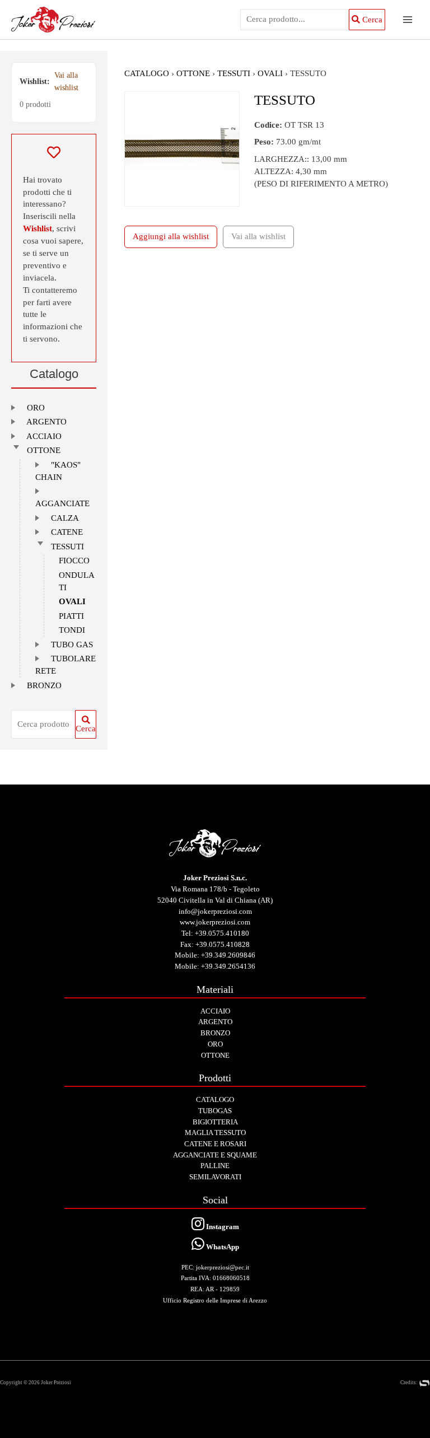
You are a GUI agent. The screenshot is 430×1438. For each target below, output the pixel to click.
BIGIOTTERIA (215, 1122)
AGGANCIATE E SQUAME (215, 1155)
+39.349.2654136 (228, 966)
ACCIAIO (44, 436)
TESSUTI (67, 546)
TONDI (72, 629)
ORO (36, 407)
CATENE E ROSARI (215, 1144)
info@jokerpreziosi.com (215, 911)
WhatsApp (221, 1247)
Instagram (221, 1226)
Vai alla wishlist (66, 81)
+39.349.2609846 (228, 955)
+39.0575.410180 (222, 933)
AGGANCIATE (62, 503)
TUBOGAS (215, 1110)
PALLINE (215, 1165)
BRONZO (44, 685)
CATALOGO (146, 73)
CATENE (67, 531)
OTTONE (43, 450)
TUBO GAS (72, 644)
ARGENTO (46, 421)
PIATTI (71, 615)
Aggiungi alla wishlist (171, 236)
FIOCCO (74, 560)
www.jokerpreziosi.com (215, 922)
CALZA (65, 517)
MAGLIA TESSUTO (215, 1132)
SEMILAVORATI (215, 1177)
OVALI (72, 601)
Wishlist (37, 228)
